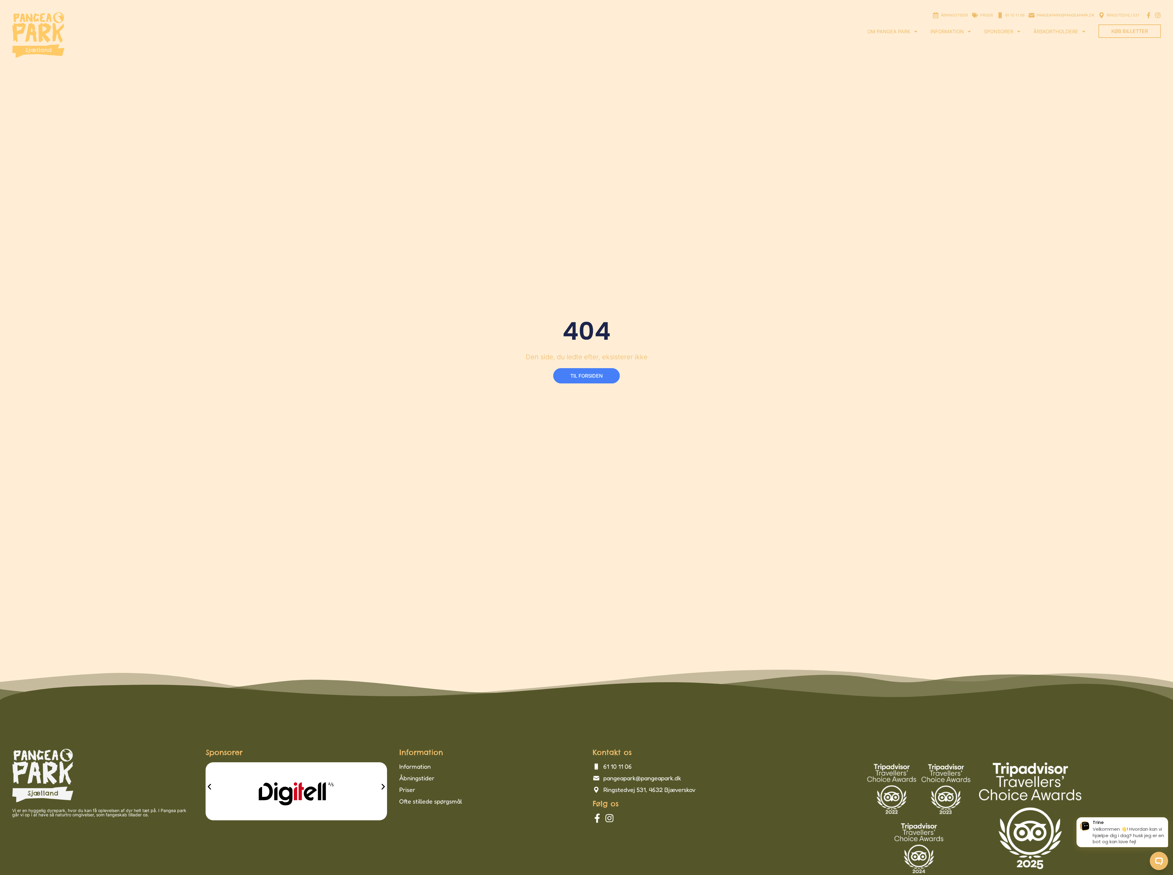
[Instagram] (1158, 15)
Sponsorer (998, 31)
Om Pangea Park (888, 31)
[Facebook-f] (1149, 15)
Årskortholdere (1055, 31)
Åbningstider (416, 778)
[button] (209, 787)
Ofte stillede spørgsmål (430, 801)
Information (947, 31)
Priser (407, 789)
